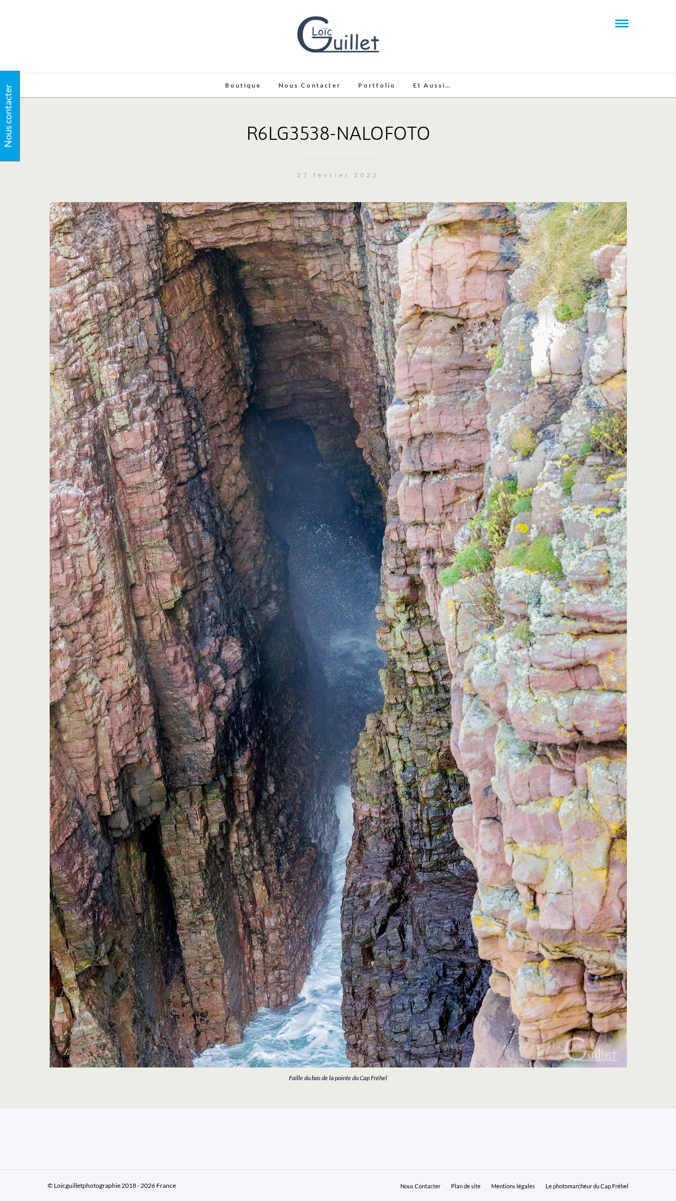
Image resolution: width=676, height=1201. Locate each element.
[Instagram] (94, 22)
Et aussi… (432, 85)
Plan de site (466, 1186)
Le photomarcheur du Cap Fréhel (587, 1186)
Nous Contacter (309, 85)
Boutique (243, 85)
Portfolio (377, 85)
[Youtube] (65, 22)
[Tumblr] (79, 22)
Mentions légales (513, 1186)
